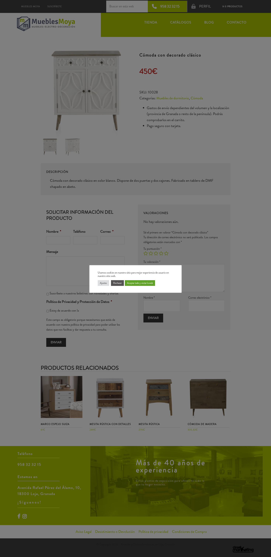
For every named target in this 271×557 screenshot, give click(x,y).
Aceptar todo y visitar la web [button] (140, 283)
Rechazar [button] (117, 283)
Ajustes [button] (103, 283)
